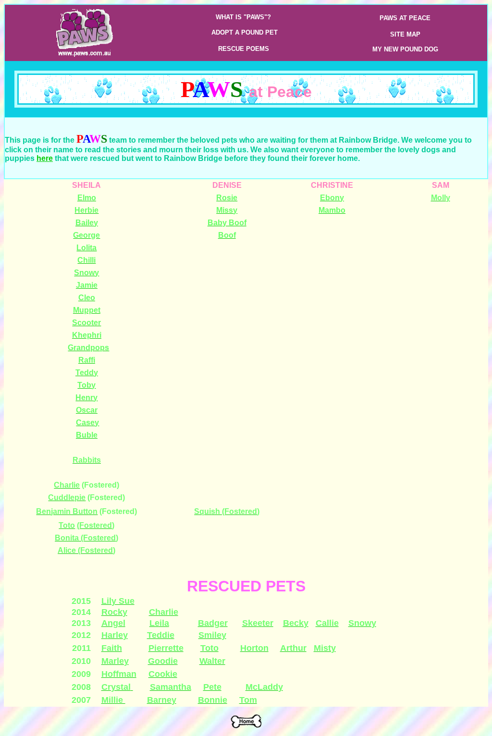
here (45, 158)
